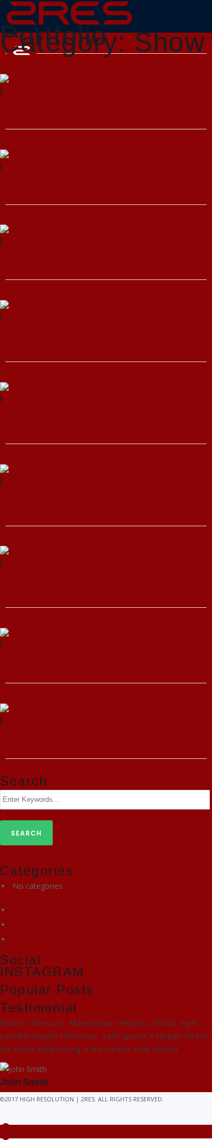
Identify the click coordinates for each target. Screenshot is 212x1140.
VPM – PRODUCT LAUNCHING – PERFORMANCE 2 (70, 423)
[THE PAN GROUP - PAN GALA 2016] (67, 79)
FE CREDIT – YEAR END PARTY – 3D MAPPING (95, 740)
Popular (26, 910)
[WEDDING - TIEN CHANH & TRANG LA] (73, 155)
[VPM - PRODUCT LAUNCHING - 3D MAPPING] (85, 552)
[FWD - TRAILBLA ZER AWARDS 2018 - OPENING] (97, 231)
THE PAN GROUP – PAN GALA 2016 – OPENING (93, 665)
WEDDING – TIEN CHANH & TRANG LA (99, 186)
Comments (32, 939)
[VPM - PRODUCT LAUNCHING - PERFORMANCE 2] (93, 388)
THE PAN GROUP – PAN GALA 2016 (93, 111)
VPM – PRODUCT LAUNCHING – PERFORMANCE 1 (70, 505)
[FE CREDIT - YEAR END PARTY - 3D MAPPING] (86, 709)
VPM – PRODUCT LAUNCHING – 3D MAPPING (69, 586)
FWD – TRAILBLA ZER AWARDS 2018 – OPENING (104, 261)
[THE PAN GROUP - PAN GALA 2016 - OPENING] (88, 633)
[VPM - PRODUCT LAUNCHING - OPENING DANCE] (93, 306)
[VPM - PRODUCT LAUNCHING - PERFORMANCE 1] (93, 470)
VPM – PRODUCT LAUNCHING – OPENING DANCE (96, 341)
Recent (25, 924)
